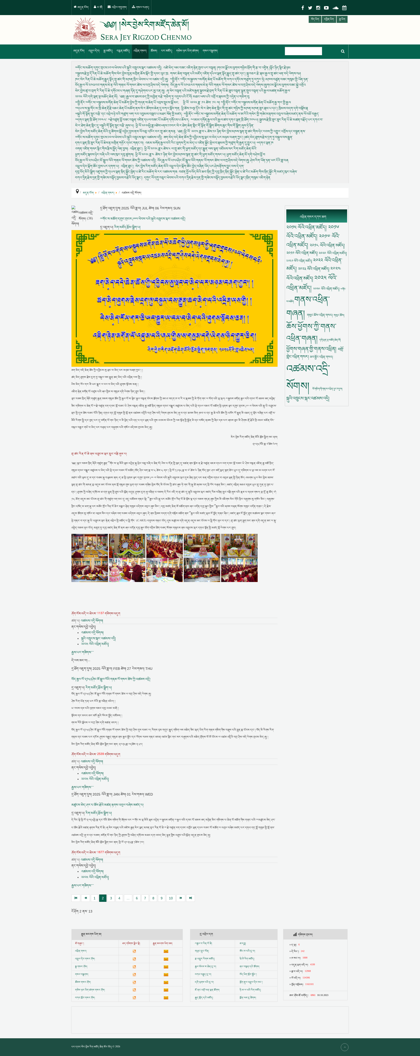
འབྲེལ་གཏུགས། (119, 7)
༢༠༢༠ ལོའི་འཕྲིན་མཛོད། (333, 253)
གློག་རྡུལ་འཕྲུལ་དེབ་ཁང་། (251, 982)
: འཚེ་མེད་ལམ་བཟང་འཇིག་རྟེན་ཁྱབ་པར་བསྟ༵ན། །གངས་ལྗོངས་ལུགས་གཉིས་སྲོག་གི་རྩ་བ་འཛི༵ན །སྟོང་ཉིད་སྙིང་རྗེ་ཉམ (182, 68)
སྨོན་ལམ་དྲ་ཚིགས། (248, 998)
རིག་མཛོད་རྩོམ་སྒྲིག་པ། (127, 227)
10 (171, 898)
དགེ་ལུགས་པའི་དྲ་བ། (204, 982)
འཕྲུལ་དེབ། (94, 51)
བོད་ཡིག (315, 19)
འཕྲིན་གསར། (140, 51)
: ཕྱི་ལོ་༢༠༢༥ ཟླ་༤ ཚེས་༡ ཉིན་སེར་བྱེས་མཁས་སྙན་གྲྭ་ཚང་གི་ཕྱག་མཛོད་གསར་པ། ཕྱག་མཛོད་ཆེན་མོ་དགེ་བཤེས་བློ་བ (170, 154)
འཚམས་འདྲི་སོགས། (92, 621)
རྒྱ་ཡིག (342, 19)
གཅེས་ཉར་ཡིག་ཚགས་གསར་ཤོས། (90, 990)
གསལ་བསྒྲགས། (210, 51)
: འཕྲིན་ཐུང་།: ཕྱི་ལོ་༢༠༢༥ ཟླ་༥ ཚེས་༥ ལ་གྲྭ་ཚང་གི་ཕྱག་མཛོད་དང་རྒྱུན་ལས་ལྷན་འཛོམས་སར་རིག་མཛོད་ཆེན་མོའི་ (166, 149)
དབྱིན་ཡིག (329, 19)
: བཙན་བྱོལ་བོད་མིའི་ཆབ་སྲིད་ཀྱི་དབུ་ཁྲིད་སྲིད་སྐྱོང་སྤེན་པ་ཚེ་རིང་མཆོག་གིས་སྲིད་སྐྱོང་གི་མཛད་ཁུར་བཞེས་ (186, 172)
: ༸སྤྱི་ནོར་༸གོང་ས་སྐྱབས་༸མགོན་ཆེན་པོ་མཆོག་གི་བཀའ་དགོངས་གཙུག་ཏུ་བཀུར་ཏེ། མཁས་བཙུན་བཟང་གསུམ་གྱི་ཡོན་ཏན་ (191, 79)
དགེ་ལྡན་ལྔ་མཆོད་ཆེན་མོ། (330, 339)
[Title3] (165, 546)
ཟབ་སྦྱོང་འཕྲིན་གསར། (321, 357)
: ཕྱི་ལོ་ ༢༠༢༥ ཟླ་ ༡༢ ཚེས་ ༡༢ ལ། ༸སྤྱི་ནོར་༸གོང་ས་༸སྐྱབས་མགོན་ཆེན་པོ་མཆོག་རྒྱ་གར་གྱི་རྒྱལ (183, 102)
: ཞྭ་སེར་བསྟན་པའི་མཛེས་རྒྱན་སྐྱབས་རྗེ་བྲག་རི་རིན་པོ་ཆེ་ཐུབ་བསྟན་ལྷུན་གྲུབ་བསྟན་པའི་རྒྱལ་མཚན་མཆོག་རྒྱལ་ (182, 91)
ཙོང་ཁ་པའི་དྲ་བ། (247, 951)
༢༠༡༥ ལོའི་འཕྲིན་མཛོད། (307, 227)
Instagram (318, 8)
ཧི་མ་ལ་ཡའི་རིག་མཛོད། (250, 990)
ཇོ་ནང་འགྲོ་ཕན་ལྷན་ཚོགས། (207, 990)
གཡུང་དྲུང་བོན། (202, 951)
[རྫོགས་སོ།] (190, 898)
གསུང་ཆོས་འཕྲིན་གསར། (320, 315)
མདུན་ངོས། (83, 7)
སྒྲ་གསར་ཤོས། (81, 967)
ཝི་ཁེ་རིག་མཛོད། (247, 959)
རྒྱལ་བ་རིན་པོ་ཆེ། (204, 944)
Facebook (302, 8)
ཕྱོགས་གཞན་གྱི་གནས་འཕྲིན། (312, 349)
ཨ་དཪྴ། (243, 944)
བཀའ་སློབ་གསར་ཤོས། (85, 998)
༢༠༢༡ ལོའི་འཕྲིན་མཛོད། (299, 261)
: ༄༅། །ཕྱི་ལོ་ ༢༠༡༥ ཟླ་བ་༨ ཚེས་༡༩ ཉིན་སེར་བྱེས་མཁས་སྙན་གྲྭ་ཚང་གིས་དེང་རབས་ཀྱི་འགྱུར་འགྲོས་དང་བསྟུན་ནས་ (190, 131)
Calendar (344, 8)
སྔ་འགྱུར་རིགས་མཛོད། (205, 959)
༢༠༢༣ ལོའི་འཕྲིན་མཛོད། (314, 269)
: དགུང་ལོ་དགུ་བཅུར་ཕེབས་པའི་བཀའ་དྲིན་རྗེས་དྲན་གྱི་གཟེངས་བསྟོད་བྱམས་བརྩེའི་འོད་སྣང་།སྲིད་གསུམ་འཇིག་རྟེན (172, 177)
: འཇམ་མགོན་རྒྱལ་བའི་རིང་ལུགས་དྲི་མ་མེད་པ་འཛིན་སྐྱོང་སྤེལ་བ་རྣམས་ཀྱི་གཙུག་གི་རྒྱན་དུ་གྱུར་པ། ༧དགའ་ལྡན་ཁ (174, 143)
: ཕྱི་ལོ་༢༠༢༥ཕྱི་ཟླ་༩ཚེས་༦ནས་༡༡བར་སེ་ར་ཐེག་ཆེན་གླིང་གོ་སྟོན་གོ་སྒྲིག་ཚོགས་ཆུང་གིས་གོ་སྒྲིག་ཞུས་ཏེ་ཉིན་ (164, 125)
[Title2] (127, 546)
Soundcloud (335, 8)
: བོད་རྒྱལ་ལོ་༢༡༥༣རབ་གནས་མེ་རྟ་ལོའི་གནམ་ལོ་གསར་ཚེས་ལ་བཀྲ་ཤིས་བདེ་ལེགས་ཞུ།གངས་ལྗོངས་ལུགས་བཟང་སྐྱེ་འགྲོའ (190, 85)
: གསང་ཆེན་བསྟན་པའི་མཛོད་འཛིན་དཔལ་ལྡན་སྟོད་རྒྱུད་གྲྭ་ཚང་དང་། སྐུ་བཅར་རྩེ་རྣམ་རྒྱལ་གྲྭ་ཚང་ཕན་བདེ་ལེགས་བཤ (188, 73)
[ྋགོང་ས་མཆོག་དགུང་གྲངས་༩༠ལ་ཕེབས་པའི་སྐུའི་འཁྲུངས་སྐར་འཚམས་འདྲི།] (174, 298)
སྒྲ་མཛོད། (108, 51)
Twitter (310, 8)
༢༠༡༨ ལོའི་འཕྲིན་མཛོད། (327, 245)
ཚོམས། (154, 51)
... (128, 898)
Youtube (326, 8)
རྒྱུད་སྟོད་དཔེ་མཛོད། (204, 998)
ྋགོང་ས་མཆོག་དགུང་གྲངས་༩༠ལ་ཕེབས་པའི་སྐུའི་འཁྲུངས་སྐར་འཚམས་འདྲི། (142, 219)
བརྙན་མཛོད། (123, 51)
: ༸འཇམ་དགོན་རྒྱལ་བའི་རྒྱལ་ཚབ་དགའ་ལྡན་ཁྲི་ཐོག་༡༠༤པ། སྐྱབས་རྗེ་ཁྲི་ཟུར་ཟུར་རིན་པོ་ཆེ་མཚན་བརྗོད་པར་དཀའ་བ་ (199, 120)
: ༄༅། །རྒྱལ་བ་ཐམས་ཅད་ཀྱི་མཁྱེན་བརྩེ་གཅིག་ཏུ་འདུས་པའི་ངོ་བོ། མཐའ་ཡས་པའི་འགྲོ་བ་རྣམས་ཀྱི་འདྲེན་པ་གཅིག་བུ (162, 96)
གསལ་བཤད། (142, 7)
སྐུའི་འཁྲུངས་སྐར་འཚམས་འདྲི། (98, 638)
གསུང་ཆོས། (339, 315)
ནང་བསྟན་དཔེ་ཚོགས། (249, 967)
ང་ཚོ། (99, 7)
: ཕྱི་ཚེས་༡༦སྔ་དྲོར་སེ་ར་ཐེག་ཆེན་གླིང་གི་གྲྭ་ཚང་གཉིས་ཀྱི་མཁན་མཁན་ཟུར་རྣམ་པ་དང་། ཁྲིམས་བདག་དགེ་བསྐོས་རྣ (191, 108)
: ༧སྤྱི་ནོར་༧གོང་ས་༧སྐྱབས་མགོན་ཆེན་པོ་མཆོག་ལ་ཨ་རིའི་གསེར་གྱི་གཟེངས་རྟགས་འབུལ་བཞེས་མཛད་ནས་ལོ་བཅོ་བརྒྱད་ (197, 114)
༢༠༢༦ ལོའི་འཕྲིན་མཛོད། (327, 289)
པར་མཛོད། (166, 51)
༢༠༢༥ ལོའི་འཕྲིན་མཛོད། (95, 644)
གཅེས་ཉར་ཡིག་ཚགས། (187, 51)
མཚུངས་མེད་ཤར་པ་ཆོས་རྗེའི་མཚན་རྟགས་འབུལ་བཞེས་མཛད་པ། (107, 805)
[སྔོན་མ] (85, 898)
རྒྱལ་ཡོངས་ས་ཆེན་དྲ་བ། (205, 967)
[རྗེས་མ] (180, 898)
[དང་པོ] (75, 898)
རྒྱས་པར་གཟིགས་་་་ (82, 652)
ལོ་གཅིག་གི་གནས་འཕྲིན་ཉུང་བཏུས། (327, 388)
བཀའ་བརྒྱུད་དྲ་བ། (203, 974)
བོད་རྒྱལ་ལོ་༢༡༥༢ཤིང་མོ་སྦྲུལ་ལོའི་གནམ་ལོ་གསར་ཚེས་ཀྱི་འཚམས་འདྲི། (110, 679)
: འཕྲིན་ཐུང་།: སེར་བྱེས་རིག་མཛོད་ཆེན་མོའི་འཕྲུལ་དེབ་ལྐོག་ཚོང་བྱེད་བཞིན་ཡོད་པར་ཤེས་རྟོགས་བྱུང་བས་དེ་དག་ (159, 166)
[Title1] (90, 546)
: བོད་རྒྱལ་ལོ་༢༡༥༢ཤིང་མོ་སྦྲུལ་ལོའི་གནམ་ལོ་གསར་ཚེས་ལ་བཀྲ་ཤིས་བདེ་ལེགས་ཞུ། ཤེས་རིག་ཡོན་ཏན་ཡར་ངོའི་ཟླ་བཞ (181, 160)
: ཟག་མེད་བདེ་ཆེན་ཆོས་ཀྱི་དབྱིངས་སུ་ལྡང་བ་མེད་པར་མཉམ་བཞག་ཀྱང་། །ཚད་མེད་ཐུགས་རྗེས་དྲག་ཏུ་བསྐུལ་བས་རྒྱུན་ (184, 137)
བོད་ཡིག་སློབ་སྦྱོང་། (248, 974)
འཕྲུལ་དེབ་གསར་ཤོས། (85, 959)
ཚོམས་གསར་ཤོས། (83, 982)
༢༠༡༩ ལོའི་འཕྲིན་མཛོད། (302, 253)
